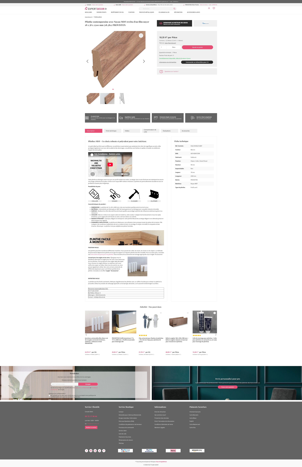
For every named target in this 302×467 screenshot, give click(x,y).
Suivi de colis (122, 434)
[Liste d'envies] (214, 8)
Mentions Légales (160, 427)
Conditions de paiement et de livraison (130, 424)
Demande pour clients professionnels (130, 415)
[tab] (93, 131)
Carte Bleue (193, 418)
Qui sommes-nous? (160, 415)
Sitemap (121, 443)
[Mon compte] (209, 8)
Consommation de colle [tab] (150, 131)
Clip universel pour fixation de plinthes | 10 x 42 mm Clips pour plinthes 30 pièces (151, 339)
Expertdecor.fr (88, 17)
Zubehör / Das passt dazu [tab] (150, 307)
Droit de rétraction (160, 412)
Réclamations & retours (126, 440)
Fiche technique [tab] (111, 131)
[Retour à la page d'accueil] (97, 8)
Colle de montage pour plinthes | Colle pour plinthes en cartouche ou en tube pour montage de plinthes (205, 339)
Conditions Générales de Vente (164, 424)
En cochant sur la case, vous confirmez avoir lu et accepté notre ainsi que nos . (73, 396)
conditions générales (74, 397)
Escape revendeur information (128, 418)
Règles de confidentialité (82, 388)
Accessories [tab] (186, 131)
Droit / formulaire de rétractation (164, 421)
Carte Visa (193, 427)
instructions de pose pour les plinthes (102, 254)
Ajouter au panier (197, 47)
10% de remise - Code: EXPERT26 (208, 4)
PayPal (191, 421)
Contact (121, 412)
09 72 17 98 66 (91, 416)
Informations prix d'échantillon (167, 62)
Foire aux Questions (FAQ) (126, 421)
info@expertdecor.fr (93, 424)
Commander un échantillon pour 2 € (197, 62)
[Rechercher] (174, 8)
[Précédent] (87, 61)
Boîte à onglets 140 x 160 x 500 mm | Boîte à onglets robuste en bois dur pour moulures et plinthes (177, 339)
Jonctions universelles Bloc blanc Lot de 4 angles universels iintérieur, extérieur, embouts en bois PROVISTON (96, 340)
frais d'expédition (161, 462)
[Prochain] (143, 61)
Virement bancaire (195, 412)
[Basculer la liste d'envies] (141, 35)
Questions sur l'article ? (172, 71)
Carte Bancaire (194, 415)
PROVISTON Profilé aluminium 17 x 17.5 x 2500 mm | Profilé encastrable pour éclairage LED (123, 339)
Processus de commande (126, 427)
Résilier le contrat (91, 427)
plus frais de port (170, 43)
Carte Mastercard (195, 424)
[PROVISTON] (205, 23)
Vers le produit (97, 358)
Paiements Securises (125, 437)
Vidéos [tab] (127, 131)
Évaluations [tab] (167, 131)
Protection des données (162, 418)
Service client (123, 431)
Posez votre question (97, 4)
